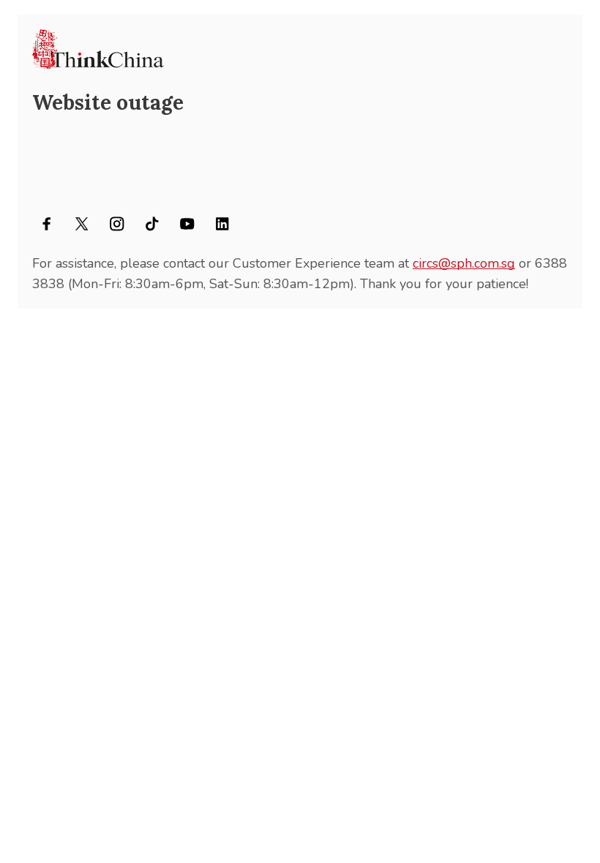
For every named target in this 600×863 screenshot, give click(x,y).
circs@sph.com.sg (464, 263)
